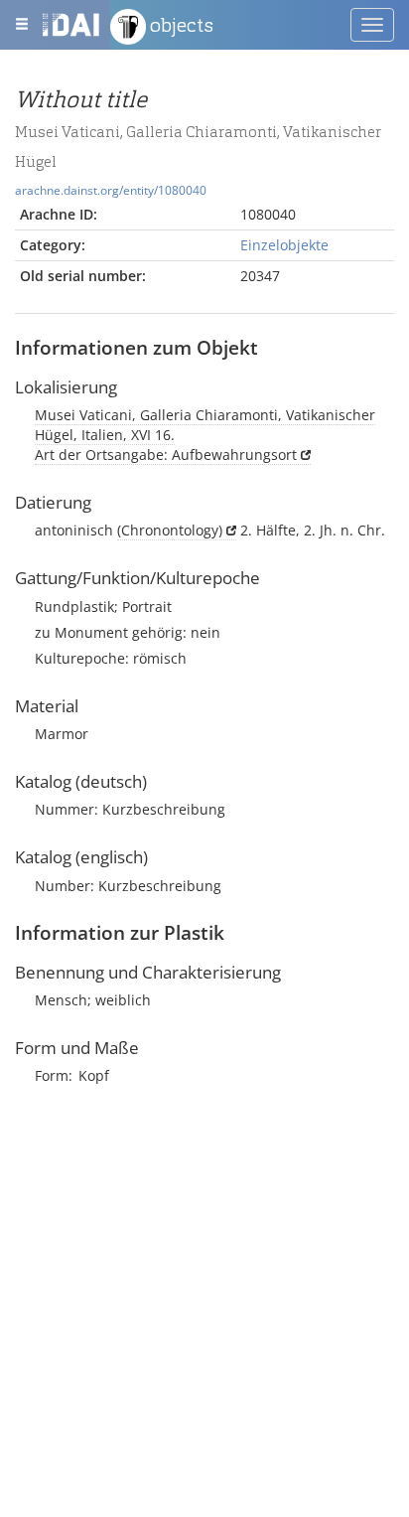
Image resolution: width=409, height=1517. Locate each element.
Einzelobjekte (284, 244)
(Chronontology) (169, 530)
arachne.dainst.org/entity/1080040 (110, 190)
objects (179, 25)
